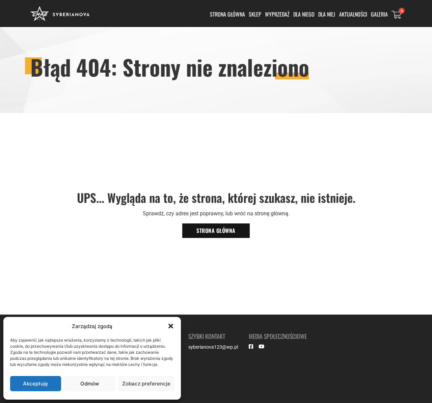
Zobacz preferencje (146, 383)
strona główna (216, 230)
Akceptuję (35, 383)
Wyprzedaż (277, 14)
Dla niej (326, 14)
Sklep (255, 14)
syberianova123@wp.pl (213, 347)
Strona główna (227, 14)
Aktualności (353, 14)
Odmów (89, 383)
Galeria (379, 14)
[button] (170, 326)
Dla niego (304, 14)
